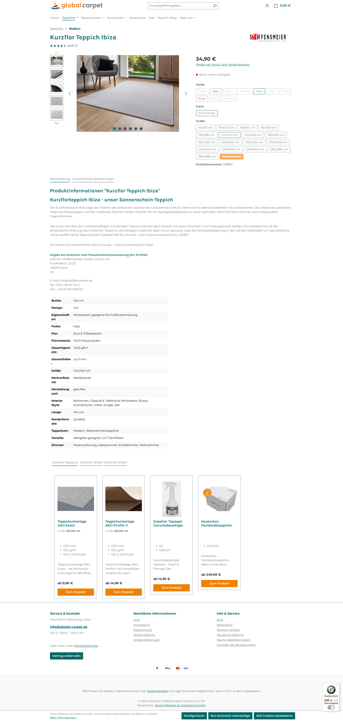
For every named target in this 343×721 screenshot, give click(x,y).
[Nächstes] (186, 93)
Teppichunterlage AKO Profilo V (119, 523)
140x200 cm (253, 135)
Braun (230, 92)
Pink (286, 92)
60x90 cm (247, 127)
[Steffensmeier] (271, 39)
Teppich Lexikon (228, 630)
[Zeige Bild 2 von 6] (119, 128)
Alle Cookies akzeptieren (274, 715)
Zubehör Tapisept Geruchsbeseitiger (168, 523)
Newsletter (225, 625)
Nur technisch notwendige (230, 715)
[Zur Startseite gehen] (77, 5)
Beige (203, 92)
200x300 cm (278, 142)
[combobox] (179, 5)
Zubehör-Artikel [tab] (91, 462)
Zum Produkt (76, 592)
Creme (246, 92)
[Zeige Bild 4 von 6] (130, 128)
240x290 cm (231, 149)
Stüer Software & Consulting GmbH (180, 705)
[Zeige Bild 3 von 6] (125, 128)
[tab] (60, 179)
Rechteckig (208, 113)
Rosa (201, 98)
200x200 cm (230, 142)
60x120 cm (226, 127)
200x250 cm (254, 142)
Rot (215, 99)
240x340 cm (255, 149)
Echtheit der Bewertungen (236, 645)
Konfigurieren (194, 715)
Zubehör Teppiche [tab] (65, 462)
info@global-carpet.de (68, 627)
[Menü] (337, 685)
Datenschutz (142, 630)
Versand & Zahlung (230, 635)
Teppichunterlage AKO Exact (72, 523)
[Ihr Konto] (267, 5)
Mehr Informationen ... (64, 717)
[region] (119, 93)
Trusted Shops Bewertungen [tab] (93, 179)
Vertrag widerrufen (66, 656)
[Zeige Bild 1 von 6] (114, 128)
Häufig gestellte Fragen (233, 640)
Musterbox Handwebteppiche (216, 523)
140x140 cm (230, 135)
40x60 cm (205, 127)
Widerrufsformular (146, 640)
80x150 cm (268, 127)
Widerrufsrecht (144, 635)
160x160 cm (276, 135)
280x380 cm (207, 156)
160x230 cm (206, 142)
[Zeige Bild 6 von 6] (141, 128)
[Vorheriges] (69, 93)
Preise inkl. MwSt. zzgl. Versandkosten (223, 64)
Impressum (141, 625)
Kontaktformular (86, 646)
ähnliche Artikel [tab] (115, 462)
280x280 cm (279, 149)
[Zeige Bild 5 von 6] (135, 128)
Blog (220, 620)
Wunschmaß (232, 157)
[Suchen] (215, 5)
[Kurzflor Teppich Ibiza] (128, 93)
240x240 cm (207, 149)
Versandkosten (157, 691)
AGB (136, 620)
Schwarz (230, 99)
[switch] (331, 707)
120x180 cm (206, 135)
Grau (260, 92)
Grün (273, 92)
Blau (216, 91)
